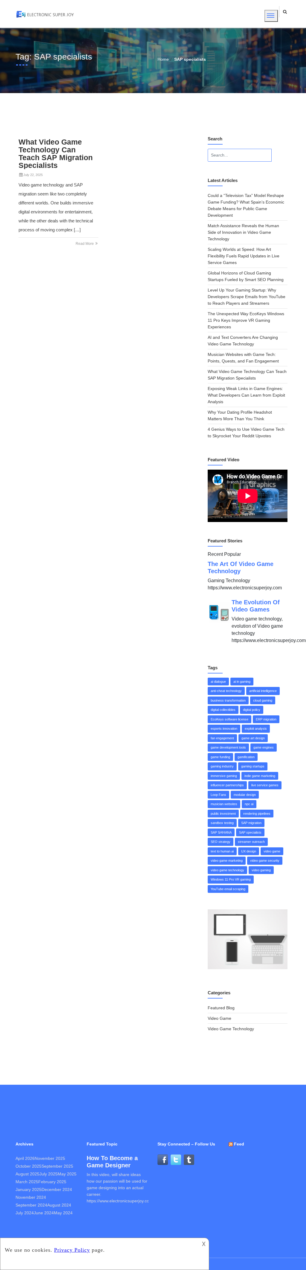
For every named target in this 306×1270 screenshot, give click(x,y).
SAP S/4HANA (221, 832)
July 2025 (48, 1174)
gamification (246, 757)
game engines (263, 747)
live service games (265, 785)
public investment (223, 813)
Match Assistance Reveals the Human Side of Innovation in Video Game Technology (243, 232)
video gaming (261, 870)
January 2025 (29, 1189)
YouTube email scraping (228, 889)
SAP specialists (250, 832)
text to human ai (222, 851)
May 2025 (67, 1174)
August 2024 (59, 1205)
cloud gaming (262, 700)
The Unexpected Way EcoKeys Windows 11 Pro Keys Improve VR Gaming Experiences (246, 320)
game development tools (228, 747)
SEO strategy (220, 841)
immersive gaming (224, 776)
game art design (253, 738)
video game (272, 851)
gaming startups (252, 766)
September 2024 (31, 1205)
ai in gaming (241, 681)
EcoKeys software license (229, 719)
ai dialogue (218, 681)
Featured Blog (221, 1007)
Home (163, 59)
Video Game (219, 1018)
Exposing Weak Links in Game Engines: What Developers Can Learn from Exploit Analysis (246, 395)
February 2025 (52, 1181)
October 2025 (29, 1166)
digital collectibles (223, 709)
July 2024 (25, 1212)
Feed (239, 1144)
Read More (85, 244)
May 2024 (63, 1212)
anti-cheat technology (226, 691)
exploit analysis (256, 728)
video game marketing (227, 860)
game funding (220, 757)
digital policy (251, 709)
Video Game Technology (231, 1028)
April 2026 (25, 1158)
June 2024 (44, 1212)
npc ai (249, 804)
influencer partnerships (227, 785)
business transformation (228, 700)
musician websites (224, 804)
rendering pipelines (256, 813)
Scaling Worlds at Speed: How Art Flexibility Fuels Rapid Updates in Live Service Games (243, 256)
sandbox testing (222, 823)
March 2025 (27, 1181)
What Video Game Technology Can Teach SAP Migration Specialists (56, 153)
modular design (245, 794)
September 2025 (57, 1166)
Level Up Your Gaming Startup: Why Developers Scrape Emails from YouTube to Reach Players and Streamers (246, 297)
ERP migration (266, 719)
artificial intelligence (263, 691)
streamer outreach (251, 841)
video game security (264, 860)
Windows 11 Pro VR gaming (231, 879)
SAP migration (251, 823)
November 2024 (31, 1197)
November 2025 (50, 1158)
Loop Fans (218, 794)
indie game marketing (259, 776)
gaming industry (222, 766)
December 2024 (57, 1189)
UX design (248, 851)
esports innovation (224, 728)
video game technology (227, 870)
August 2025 (27, 1174)
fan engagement (222, 738)
